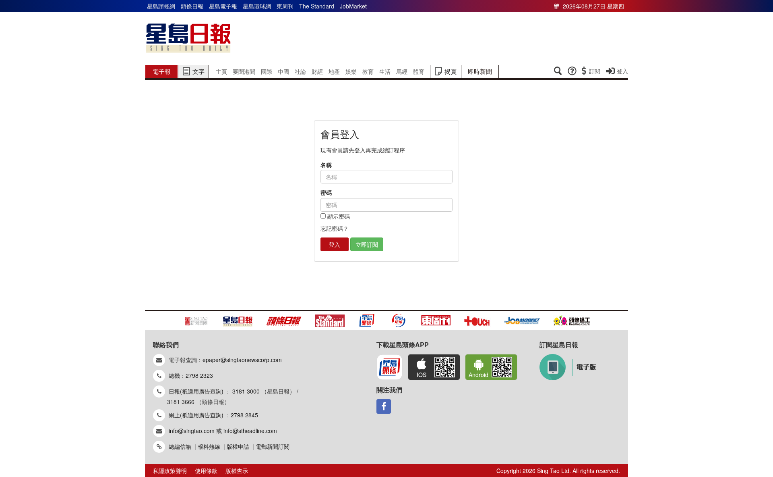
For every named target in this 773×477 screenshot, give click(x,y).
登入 (622, 71)
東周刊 (285, 6)
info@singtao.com (192, 431)
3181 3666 (180, 402)
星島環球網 (257, 6)
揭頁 (450, 71)
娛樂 (351, 71)
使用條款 (206, 471)
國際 (266, 71)
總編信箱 (180, 446)
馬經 (401, 71)
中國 (283, 71)
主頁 (221, 71)
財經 (317, 71)
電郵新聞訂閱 (272, 446)
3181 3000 (246, 391)
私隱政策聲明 (170, 471)
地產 (334, 71)
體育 (418, 71)
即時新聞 (480, 71)
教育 (368, 71)
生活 (385, 71)
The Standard (316, 6)
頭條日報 (192, 6)
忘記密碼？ (334, 228)
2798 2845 (244, 415)
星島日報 (188, 38)
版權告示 (236, 471)
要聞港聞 (244, 71)
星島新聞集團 (196, 320)
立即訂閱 (366, 244)
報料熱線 (209, 446)
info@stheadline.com (250, 431)
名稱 (326, 165)
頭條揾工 (571, 320)
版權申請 (238, 446)
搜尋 (557, 71)
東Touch (477, 320)
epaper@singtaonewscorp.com (242, 360)
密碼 (326, 193)
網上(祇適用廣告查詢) (196, 415)
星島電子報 (223, 6)
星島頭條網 (161, 6)
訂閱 (594, 71)
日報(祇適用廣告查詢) (196, 391)
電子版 (567, 367)
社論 (300, 71)
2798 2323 (199, 375)
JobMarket (353, 6)
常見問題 (572, 71)
